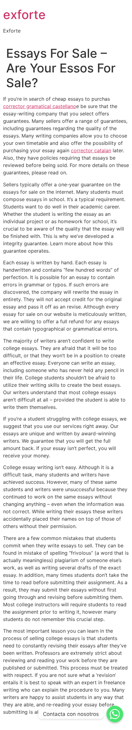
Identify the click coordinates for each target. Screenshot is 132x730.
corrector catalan (91, 150)
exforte (24, 14)
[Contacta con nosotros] (115, 714)
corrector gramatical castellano (39, 106)
